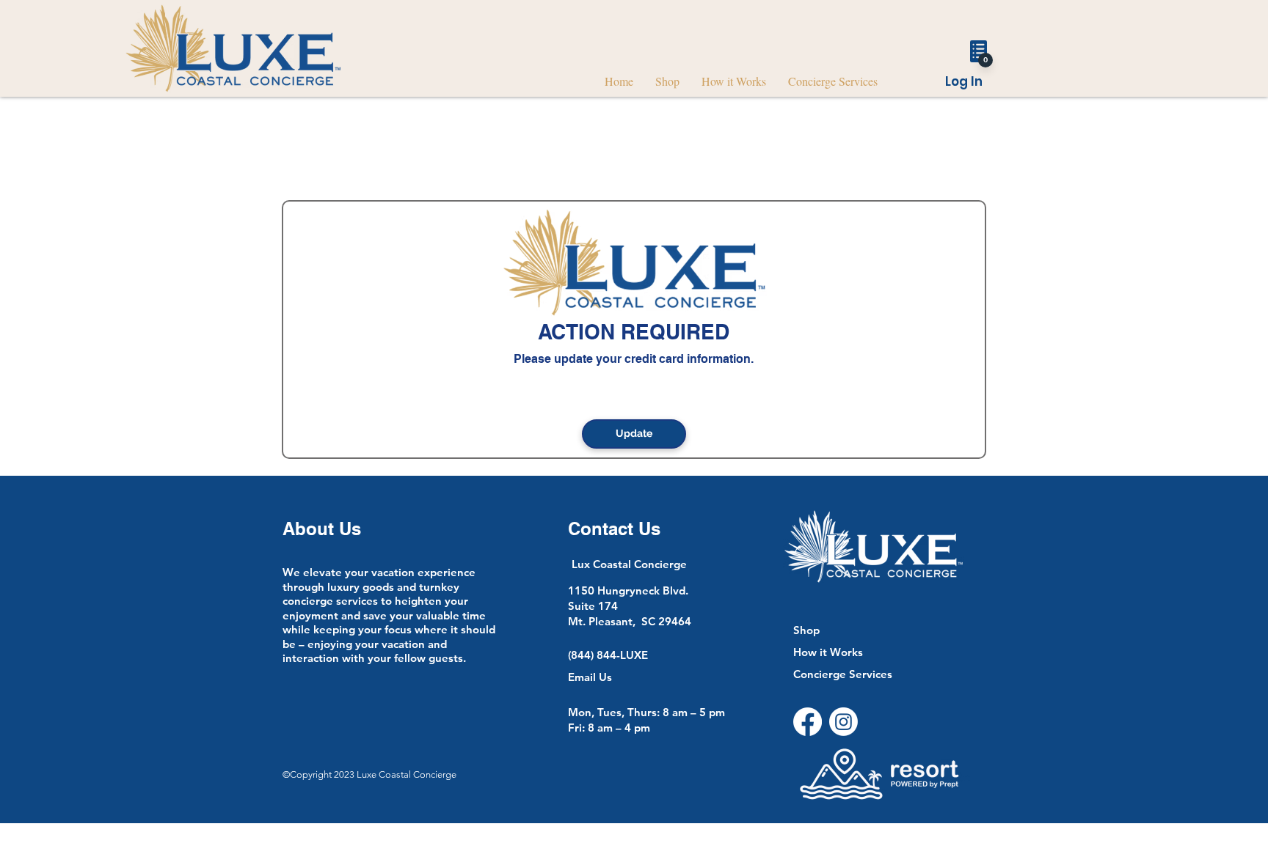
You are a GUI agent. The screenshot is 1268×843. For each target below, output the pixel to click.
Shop (806, 630)
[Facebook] (807, 721)
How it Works (828, 652)
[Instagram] (843, 721)
